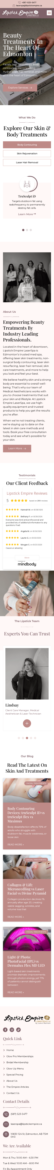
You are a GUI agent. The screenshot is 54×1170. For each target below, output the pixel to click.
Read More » (16, 844)
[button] (49, 12)
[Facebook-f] (5, 1029)
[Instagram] (12, 1029)
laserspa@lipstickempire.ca (26, 1123)
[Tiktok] (18, 1029)
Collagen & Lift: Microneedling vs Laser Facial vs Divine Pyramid (27, 888)
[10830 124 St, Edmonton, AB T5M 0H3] (6, 1134)
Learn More (25, 214)
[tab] (27, 144)
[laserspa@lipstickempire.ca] (6, 1124)
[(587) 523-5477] (6, 1114)
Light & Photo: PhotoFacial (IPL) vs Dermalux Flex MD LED (26, 961)
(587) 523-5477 (19, 1114)
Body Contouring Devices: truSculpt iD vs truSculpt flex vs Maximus (26, 814)
